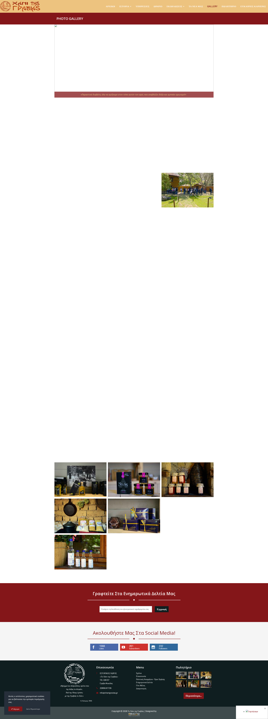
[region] (134, 61)
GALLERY (212, 6)
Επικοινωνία (141, 676)
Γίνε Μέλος (140, 685)
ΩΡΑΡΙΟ (158, 6)
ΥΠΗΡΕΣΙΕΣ (142, 6)
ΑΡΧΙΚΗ (110, 6)
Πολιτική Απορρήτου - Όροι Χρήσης (150, 679)
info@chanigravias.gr (109, 693)
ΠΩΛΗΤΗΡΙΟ (229, 6)
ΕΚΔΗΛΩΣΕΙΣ (174, 6)
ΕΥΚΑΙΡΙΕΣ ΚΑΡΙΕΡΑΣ (253, 6)
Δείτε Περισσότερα (33, 709)
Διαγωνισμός (141, 688)
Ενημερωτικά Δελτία (144, 682)
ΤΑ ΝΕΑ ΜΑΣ (196, 6)
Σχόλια (139, 673)
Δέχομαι (16, 709)
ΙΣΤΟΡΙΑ (124, 6)
